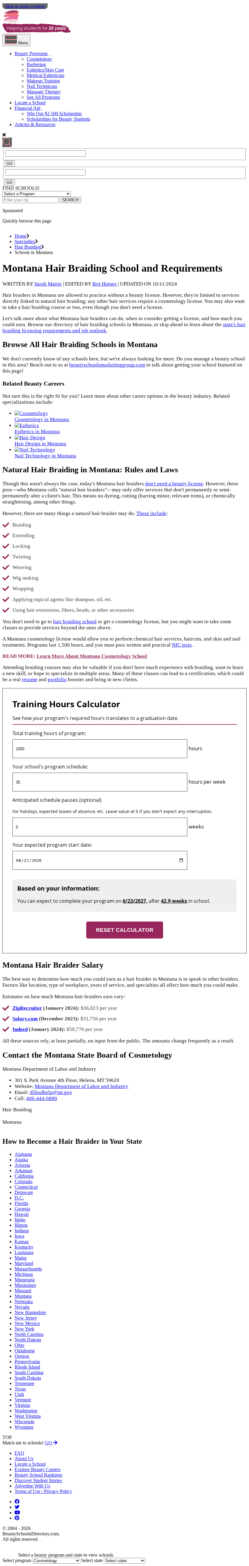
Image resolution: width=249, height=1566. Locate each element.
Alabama (23, 1154)
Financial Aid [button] (27, 108)
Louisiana (24, 1252)
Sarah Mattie (48, 284)
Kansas (22, 1241)
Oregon (22, 1356)
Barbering (36, 64)
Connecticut (26, 1187)
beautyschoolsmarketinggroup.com (107, 365)
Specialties (25, 241)
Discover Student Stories (38, 1480)
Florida (21, 1203)
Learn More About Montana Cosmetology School (92, 656)
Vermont (23, 1399)
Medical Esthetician (45, 75)
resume (29, 679)
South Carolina (29, 1372)
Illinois (21, 1225)
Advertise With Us (32, 1485)
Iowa (19, 1236)
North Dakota (28, 1339)
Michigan (24, 1274)
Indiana (22, 1230)
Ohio (19, 1345)
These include (151, 513)
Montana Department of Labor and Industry (81, 1086)
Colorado (23, 1181)
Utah (19, 1394)
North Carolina (29, 1334)
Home (20, 236)
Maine (21, 1257)
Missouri (23, 1290)
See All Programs (43, 97)
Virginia (22, 1405)
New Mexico (27, 1323)
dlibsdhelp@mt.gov (51, 1092)
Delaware (24, 1192)
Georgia (22, 1208)
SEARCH (70, 200)
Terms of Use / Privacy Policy (43, 1491)
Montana (23, 1296)
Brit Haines (104, 284)
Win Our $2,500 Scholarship (54, 113)
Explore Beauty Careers (37, 1469)
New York (24, 1328)
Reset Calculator (124, 930)
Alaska (21, 1159)
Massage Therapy (44, 91)
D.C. (19, 1197)
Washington (26, 1410)
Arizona (22, 1165)
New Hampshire (30, 1312)
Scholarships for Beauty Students (58, 119)
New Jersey (26, 1317)
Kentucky (24, 1247)
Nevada (22, 1307)
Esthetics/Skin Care (45, 69)
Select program (16, 1560)
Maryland (24, 1263)
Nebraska (24, 1301)
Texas (20, 1388)
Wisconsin (24, 1421)
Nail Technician (42, 86)
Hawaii (22, 1214)
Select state (92, 1560)
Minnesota (25, 1279)
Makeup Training (43, 80)
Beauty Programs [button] (31, 53)
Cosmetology (39, 59)
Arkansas (23, 1170)
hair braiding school (75, 621)
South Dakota (28, 1377)
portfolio (57, 679)
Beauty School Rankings (38, 1474)
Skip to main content (25, 6)
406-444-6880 (41, 1098)
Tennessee (24, 1383)
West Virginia (28, 1416)
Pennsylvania (27, 1361)
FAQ (19, 1453)
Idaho (20, 1219)
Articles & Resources (35, 124)
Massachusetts (28, 1268)
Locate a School (30, 102)
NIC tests (182, 645)
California (24, 1176)
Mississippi (25, 1285)
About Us (24, 1458)
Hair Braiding (28, 246)
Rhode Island (27, 1367)
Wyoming (24, 1427)
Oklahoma (25, 1350)
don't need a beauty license (174, 484)
